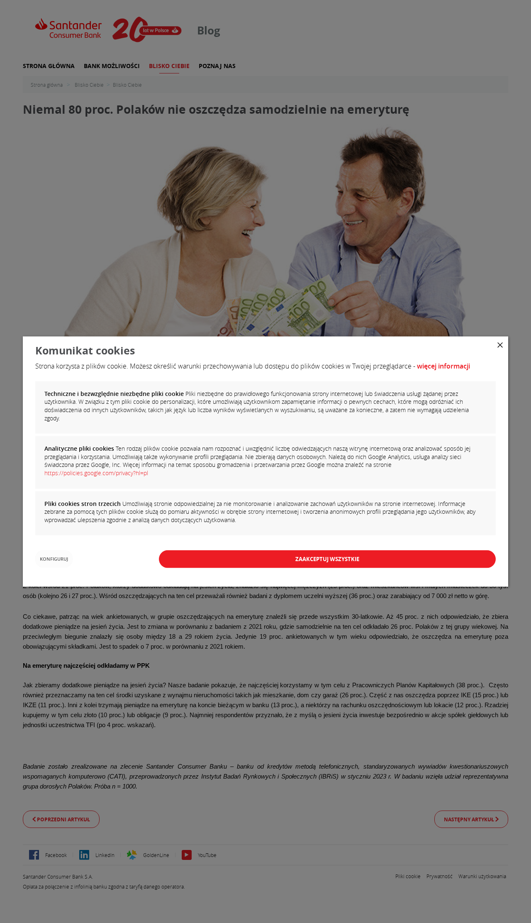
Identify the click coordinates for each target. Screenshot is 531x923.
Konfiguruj (54, 559)
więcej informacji (443, 365)
